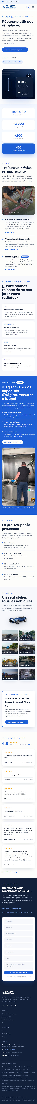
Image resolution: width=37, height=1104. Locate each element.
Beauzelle (4, 1075)
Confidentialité (16, 1100)
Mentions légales (6, 1100)
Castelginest (10, 1069)
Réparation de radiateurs (9, 1014)
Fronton (25, 1078)
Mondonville (31, 1080)
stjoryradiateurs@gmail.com (14, 1052)
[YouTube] (15, 1005)
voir (29, 744)
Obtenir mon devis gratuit (15, 50)
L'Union (4, 1069)
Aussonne (25, 1075)
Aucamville (5, 1072)
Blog (3, 1023)
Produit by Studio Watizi (29, 1100)
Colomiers (11, 1067)
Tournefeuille (19, 1067)
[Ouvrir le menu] (33, 7)
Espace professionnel (17, 722)
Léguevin (25, 1069)
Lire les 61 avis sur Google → (10, 872)
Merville (20, 1078)
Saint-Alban (5, 1080)
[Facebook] (11, 1005)
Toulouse (4, 1067)
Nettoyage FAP (6, 1017)
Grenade (19, 1072)
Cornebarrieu (26, 1072)
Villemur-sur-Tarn (14, 1080)
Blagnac (26, 1067)
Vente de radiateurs (7, 1020)
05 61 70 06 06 (11, 908)
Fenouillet (4, 1083)
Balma (31, 1067)
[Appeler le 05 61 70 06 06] (28, 7)
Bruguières (23, 1080)
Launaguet (12, 1072)
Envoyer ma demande (18, 972)
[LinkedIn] (7, 1005)
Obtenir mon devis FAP (12, 442)
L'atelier (4, 1031)
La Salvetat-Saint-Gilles (15, 1075)
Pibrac (33, 1072)
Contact (4, 1037)
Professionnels (6, 1034)
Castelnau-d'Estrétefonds (9, 1078)
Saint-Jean (18, 1069)
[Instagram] (3, 1005)
